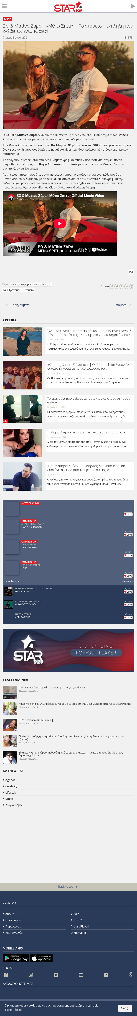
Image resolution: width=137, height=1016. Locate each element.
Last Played (81, 926)
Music (7, 19)
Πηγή (130, 271)
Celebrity (11, 786)
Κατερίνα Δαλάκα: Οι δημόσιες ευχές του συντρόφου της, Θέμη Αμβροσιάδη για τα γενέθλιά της (75, 703)
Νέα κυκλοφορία (21, 284)
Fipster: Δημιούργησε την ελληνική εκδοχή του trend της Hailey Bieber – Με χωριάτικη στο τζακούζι (71, 738)
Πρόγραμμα (13, 920)
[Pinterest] (131, 286)
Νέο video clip (42, 284)
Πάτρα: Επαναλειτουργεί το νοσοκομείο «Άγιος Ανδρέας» (52, 687)
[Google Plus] (121, 286)
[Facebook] (111, 286)
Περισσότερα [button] (13, 1009)
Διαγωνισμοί (14, 805)
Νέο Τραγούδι (11, 290)
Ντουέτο (29, 290)
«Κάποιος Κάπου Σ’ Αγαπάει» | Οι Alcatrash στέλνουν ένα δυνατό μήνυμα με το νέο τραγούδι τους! (89, 366)
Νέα (76, 914)
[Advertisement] (31, 836)
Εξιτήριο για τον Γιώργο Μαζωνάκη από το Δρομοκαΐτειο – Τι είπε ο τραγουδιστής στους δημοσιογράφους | (71, 754)
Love (129, 514)
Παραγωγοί (13, 926)
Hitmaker (80, 933)
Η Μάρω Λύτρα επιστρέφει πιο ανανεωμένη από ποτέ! (86, 432)
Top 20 (78, 920)
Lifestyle (11, 792)
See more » (127, 581)
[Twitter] (116, 286)
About (9, 914)
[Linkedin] (126, 286)
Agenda (10, 780)
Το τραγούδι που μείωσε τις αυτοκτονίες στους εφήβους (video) (88, 400)
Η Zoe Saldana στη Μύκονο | (36, 720)
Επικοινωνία (13, 933)
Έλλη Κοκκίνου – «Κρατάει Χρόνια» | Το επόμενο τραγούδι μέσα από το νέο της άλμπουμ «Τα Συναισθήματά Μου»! (89, 333)
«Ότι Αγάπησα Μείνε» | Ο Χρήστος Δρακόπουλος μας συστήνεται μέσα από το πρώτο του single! (86, 468)
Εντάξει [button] (125, 1008)
